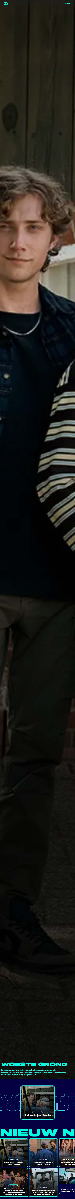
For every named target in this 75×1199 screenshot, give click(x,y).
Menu (67, 3)
